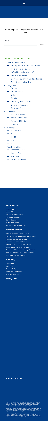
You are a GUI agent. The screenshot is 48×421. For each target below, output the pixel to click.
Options (14, 124)
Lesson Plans (16, 153)
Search (6, 40)
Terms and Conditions (14, 271)
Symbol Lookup (11, 220)
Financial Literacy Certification (17, 242)
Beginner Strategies (19, 105)
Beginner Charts (18, 108)
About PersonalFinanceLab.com (17, 234)
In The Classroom (18, 160)
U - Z (13, 144)
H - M (13, 137)
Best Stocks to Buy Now (21, 82)
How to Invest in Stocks (14, 214)
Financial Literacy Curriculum (16, 239)
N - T (13, 140)
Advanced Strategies (20, 118)
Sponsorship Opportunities (15, 255)
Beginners (11, 85)
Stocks (14, 88)
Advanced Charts (18, 121)
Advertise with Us (12, 274)
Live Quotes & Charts (13, 217)
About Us (9, 266)
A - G (13, 134)
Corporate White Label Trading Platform (20, 250)
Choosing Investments (21, 101)
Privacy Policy (11, 269)
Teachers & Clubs (14, 147)
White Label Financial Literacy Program (20, 252)
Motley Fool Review (13, 223)
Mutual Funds (17, 91)
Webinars (15, 156)
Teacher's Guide (18, 150)
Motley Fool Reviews (16, 63)
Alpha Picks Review (19, 75)
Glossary (11, 128)
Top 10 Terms (16, 130)
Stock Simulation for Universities (17, 247)
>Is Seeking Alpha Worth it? (16, 225)
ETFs (13, 95)
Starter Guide (11, 209)
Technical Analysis (18, 114)
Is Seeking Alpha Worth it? (22, 72)
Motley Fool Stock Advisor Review (25, 65)
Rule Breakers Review (20, 69)
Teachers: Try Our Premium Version (18, 244)
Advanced (11, 112)
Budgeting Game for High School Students (21, 236)
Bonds (14, 98)
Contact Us (10, 263)
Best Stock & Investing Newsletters (26, 79)
